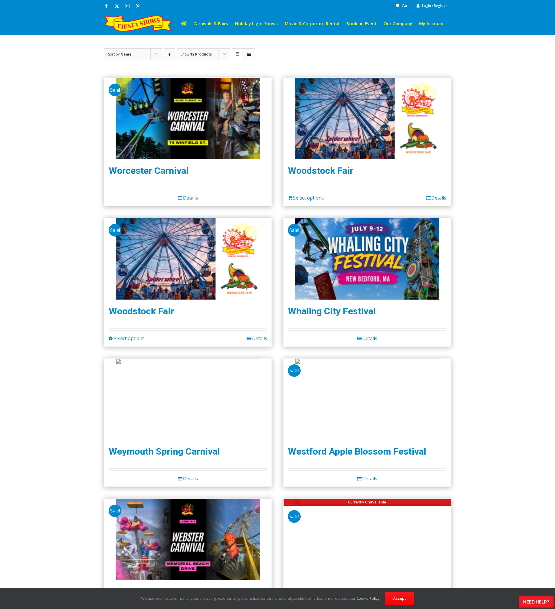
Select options (308, 198)
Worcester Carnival (148, 170)
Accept (399, 598)
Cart (405, 5)
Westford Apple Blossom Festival (357, 451)
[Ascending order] (169, 54)
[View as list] (249, 54)
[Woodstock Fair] (367, 118)
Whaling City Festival (331, 311)
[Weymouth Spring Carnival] (187, 399)
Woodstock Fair (320, 170)
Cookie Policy (368, 598)
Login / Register (434, 5)
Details (190, 198)
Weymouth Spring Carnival (164, 451)
